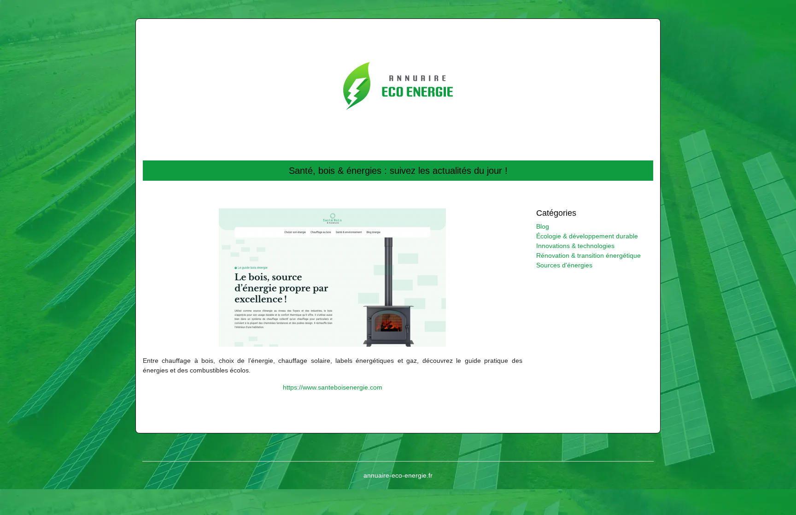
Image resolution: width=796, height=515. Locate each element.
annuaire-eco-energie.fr (398, 475)
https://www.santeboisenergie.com (332, 387)
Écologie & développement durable (587, 236)
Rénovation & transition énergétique (588, 255)
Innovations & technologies (575, 245)
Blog (542, 226)
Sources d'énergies (564, 265)
